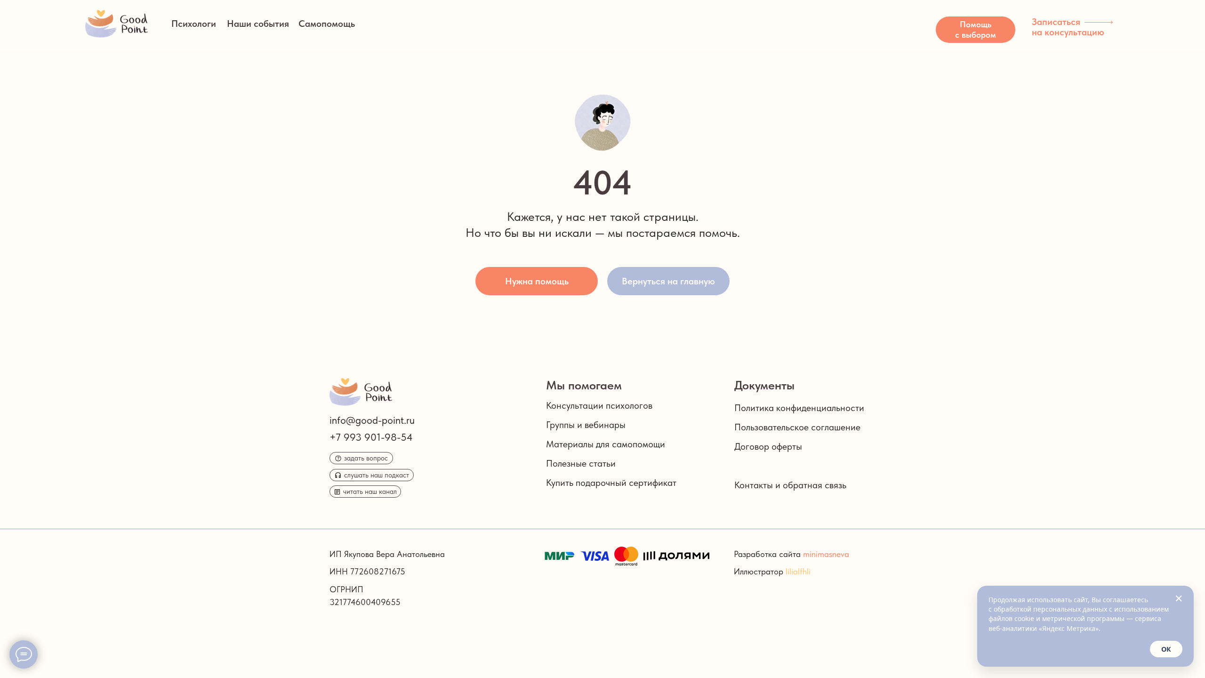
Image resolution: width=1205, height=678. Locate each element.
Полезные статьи (581, 463)
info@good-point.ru (372, 420)
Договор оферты (768, 446)
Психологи (193, 23)
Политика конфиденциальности (799, 407)
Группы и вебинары (586, 424)
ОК (1166, 649)
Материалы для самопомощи (605, 444)
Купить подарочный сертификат (611, 482)
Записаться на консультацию (1068, 27)
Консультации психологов (599, 405)
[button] (975, 29)
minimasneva (826, 554)
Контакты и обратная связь (790, 485)
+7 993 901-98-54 (371, 437)
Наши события (258, 23)
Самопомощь (326, 23)
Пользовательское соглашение (797, 427)
